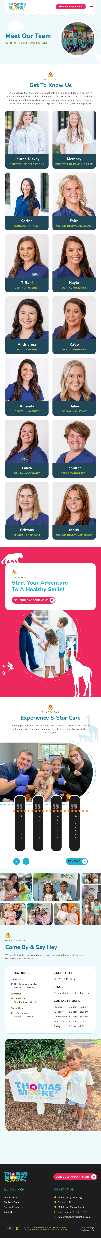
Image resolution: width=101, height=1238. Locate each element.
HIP (93, 1230)
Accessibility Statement (58, 1230)
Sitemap (58, 1227)
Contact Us (10, 1212)
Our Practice (10, 1197)
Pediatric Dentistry (14, 1202)
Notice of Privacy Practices (39, 1230)
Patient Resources (13, 1207)
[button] (91, 6)
